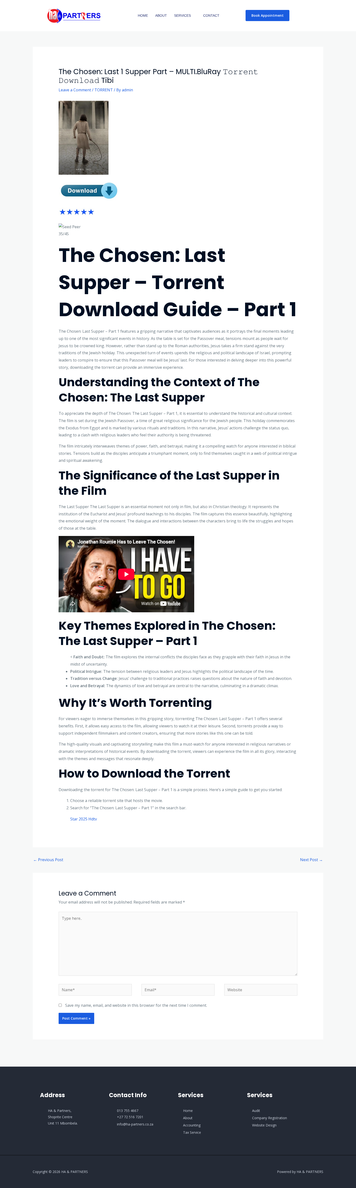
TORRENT (103, 90)
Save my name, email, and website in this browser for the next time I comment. (136, 1005)
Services (182, 15)
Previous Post (48, 859)
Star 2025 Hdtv (83, 819)
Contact (211, 15)
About (161, 15)
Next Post (311, 859)
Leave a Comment (75, 90)
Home (143, 15)
